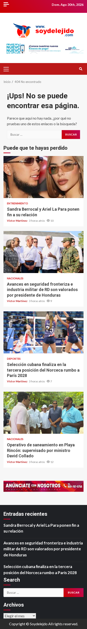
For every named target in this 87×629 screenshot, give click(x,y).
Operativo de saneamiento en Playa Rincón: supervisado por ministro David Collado (43, 413)
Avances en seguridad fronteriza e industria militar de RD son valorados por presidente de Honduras (43, 252)
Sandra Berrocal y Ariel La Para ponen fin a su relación (43, 177)
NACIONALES (15, 278)
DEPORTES (14, 358)
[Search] (81, 68)
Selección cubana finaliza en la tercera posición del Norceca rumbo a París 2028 (43, 332)
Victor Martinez (17, 220)
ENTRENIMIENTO (17, 203)
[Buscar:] (34, 134)
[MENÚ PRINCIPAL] (8, 69)
